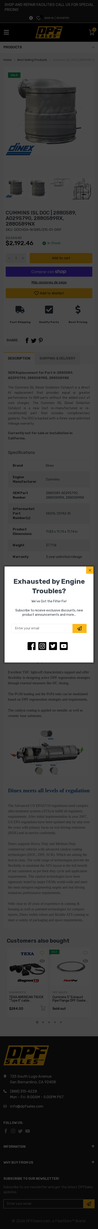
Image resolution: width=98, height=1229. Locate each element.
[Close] (89, 570)
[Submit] (79, 628)
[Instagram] (53, 646)
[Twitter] (42, 646)
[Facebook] (32, 646)
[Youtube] (64, 646)
